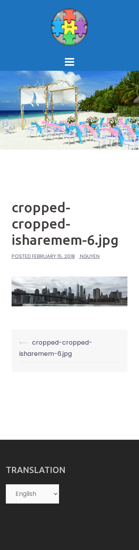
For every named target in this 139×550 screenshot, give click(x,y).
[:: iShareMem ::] (69, 26)
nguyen (90, 256)
